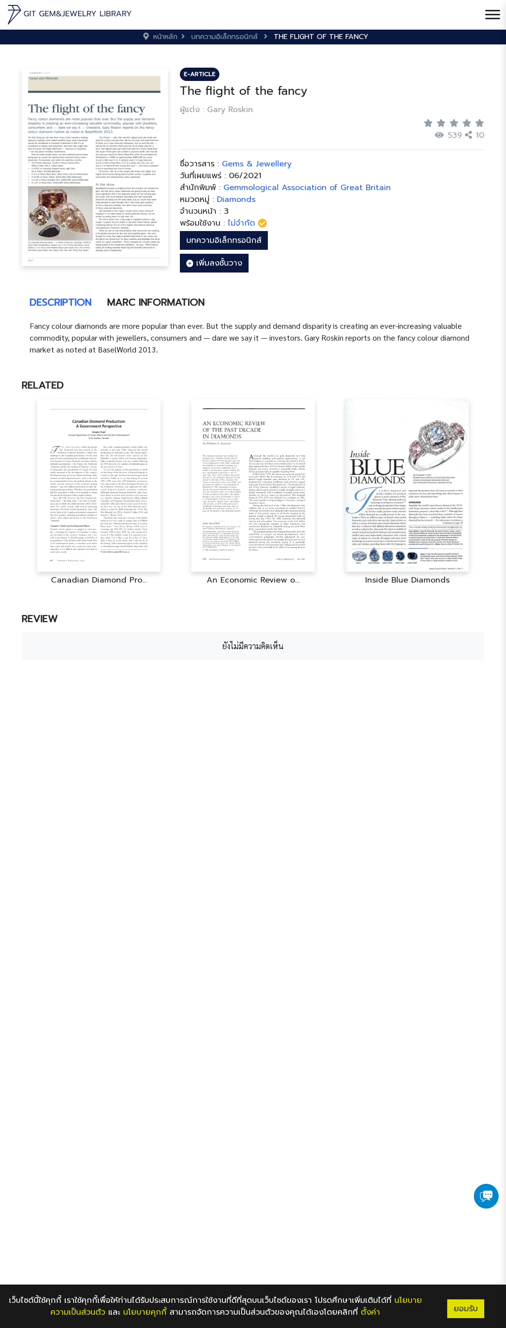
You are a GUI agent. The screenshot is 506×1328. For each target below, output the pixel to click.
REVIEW (40, 619)
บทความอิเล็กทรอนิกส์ (223, 240)
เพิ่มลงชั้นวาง (217, 263)
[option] (99, 492)
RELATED (43, 385)
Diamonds (236, 199)
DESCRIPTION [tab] (60, 302)
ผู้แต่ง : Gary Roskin (216, 110)
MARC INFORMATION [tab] (156, 302)
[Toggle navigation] (492, 15)
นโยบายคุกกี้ (145, 1312)
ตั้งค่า (370, 1312)
